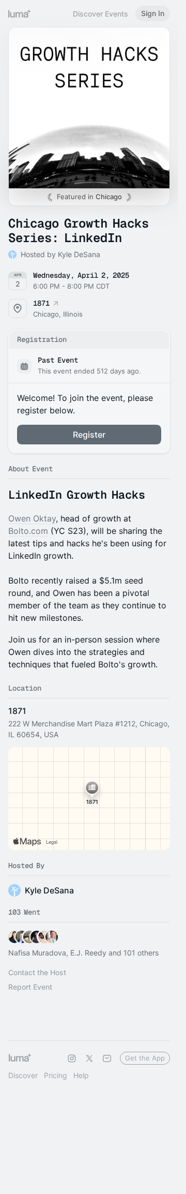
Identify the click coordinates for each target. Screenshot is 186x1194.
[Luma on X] (89, 1058)
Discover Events (100, 13)
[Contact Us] (107, 1058)
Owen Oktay (32, 518)
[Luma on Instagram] (72, 1058)
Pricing (55, 1075)
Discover (23, 1075)
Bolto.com (28, 531)
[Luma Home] (19, 13)
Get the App (145, 1058)
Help (81, 1075)
